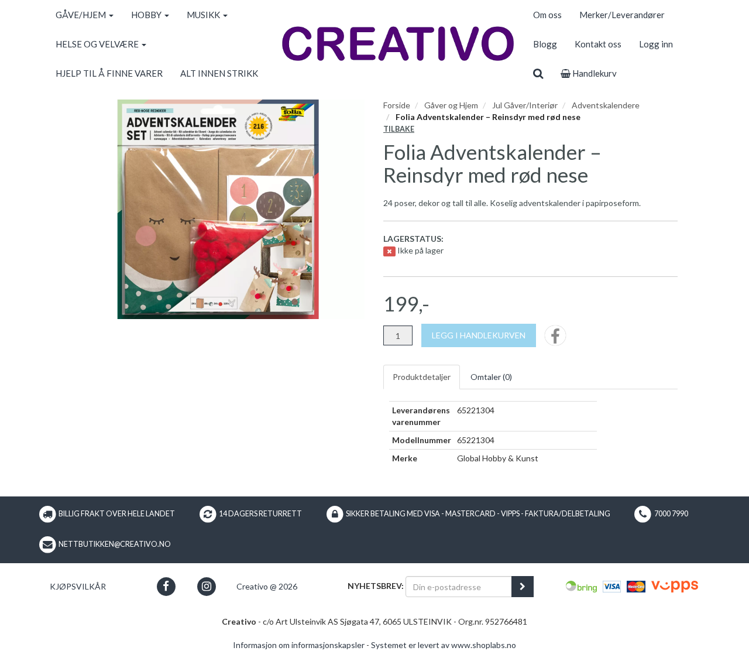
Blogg (545, 44)
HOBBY (147, 14)
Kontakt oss (598, 44)
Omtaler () (491, 377)
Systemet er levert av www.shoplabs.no (443, 645)
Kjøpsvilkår (78, 586)
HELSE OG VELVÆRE (98, 44)
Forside (396, 105)
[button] (165, 586)
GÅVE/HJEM (82, 14)
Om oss (547, 14)
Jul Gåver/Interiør (525, 105)
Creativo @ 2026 (266, 586)
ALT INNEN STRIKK (219, 73)
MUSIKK (204, 14)
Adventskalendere (606, 105)
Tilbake (398, 129)
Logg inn (656, 44)
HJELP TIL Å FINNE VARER (109, 73)
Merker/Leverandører (622, 14)
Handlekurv (594, 73)
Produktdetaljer (422, 377)
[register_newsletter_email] (522, 586)
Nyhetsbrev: (376, 586)
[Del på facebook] (555, 339)
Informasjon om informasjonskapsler (299, 645)
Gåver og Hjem (451, 105)
